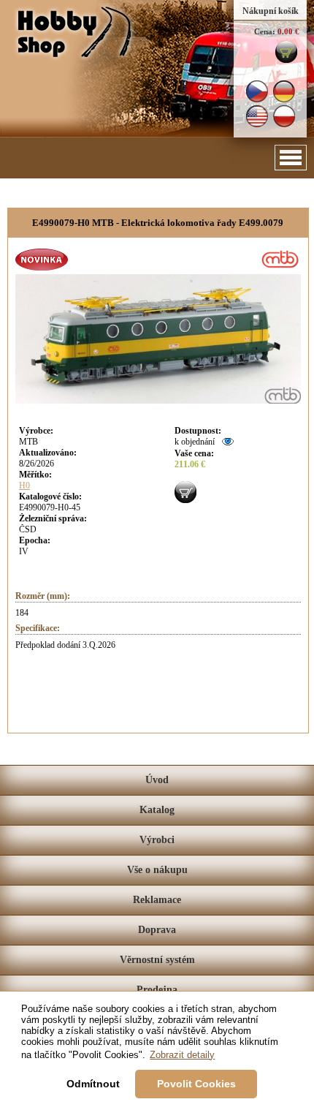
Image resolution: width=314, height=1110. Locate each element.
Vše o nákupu (157, 869)
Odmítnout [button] (93, 1084)
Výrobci (157, 839)
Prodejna (157, 989)
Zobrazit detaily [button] (182, 1054)
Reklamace (157, 899)
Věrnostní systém (157, 959)
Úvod (157, 779)
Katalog (157, 809)
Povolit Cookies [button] (196, 1084)
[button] (291, 157)
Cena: (264, 31)
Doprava (157, 929)
